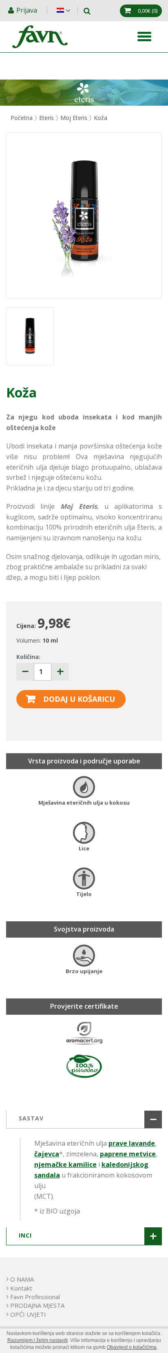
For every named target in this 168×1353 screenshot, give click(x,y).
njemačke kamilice (65, 1164)
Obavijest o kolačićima (132, 1347)
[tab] (84, 1119)
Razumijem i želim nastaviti (37, 1340)
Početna (22, 118)
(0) (147, 10)
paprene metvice (128, 1153)
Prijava (27, 10)
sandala (47, 1175)
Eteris (46, 118)
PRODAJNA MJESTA (37, 1305)
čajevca (46, 1153)
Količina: (28, 657)
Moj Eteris (73, 118)
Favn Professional (35, 1297)
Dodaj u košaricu (79, 699)
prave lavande (131, 1143)
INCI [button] (25, 1235)
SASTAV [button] (31, 1118)
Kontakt (21, 1288)
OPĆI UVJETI (28, 1314)
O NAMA (22, 1279)
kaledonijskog (125, 1164)
